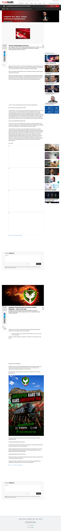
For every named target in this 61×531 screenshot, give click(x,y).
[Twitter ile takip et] (29, 525)
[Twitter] (4, 53)
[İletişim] (56, 6)
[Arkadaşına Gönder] (4, 57)
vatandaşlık (20, 235)
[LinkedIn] (4, 55)
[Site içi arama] (58, 6)
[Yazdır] (4, 59)
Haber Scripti (30, 527)
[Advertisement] (25, 57)
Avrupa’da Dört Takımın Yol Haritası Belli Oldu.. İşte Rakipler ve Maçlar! (18, 6)
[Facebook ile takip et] (28, 525)
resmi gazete (16, 235)
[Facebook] (4, 52)
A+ (43, 45)
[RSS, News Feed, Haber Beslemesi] (31, 525)
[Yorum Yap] (4, 60)
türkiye (13, 235)
